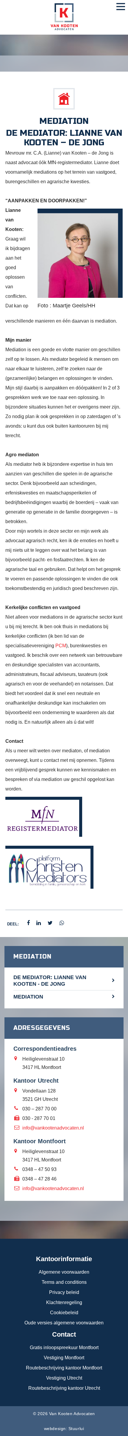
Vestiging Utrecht (64, 1377)
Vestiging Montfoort (64, 1357)
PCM (60, 645)
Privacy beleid (64, 1292)
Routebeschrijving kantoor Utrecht (64, 1388)
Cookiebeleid (64, 1312)
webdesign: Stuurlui (64, 1428)
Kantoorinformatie (64, 1259)
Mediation (28, 997)
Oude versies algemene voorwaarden (64, 1322)
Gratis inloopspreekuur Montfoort (64, 1347)
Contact (64, 1334)
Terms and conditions (64, 1282)
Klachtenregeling (64, 1302)
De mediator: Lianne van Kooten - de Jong (49, 980)
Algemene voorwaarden (64, 1272)
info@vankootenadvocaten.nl (53, 1127)
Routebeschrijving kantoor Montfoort (64, 1367)
